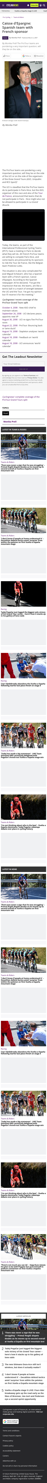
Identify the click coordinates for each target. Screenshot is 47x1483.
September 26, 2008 (11, 313)
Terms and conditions (11, 1431)
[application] (23, 224)
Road (5, 413)
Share (8, 56)
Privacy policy (8, 1441)
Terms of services (30, 375)
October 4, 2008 (9, 307)
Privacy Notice (32, 378)
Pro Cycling (6, 17)
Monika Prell (16, 38)
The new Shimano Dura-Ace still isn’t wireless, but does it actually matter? (23, 1366)
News (5, 38)
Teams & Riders (18, 17)
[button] (44, 5)
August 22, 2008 (9, 325)
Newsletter (40, 56)
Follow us (28, 56)
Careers (6, 1456)
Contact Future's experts (12, 1436)
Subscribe (34, 5)
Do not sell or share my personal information (20, 1466)
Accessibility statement (11, 1451)
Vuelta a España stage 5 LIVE (26, 11)
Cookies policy (8, 1446)
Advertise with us (9, 1461)
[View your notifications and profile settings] (28, 5)
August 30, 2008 (9, 319)
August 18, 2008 (9, 337)
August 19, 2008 (9, 331)
